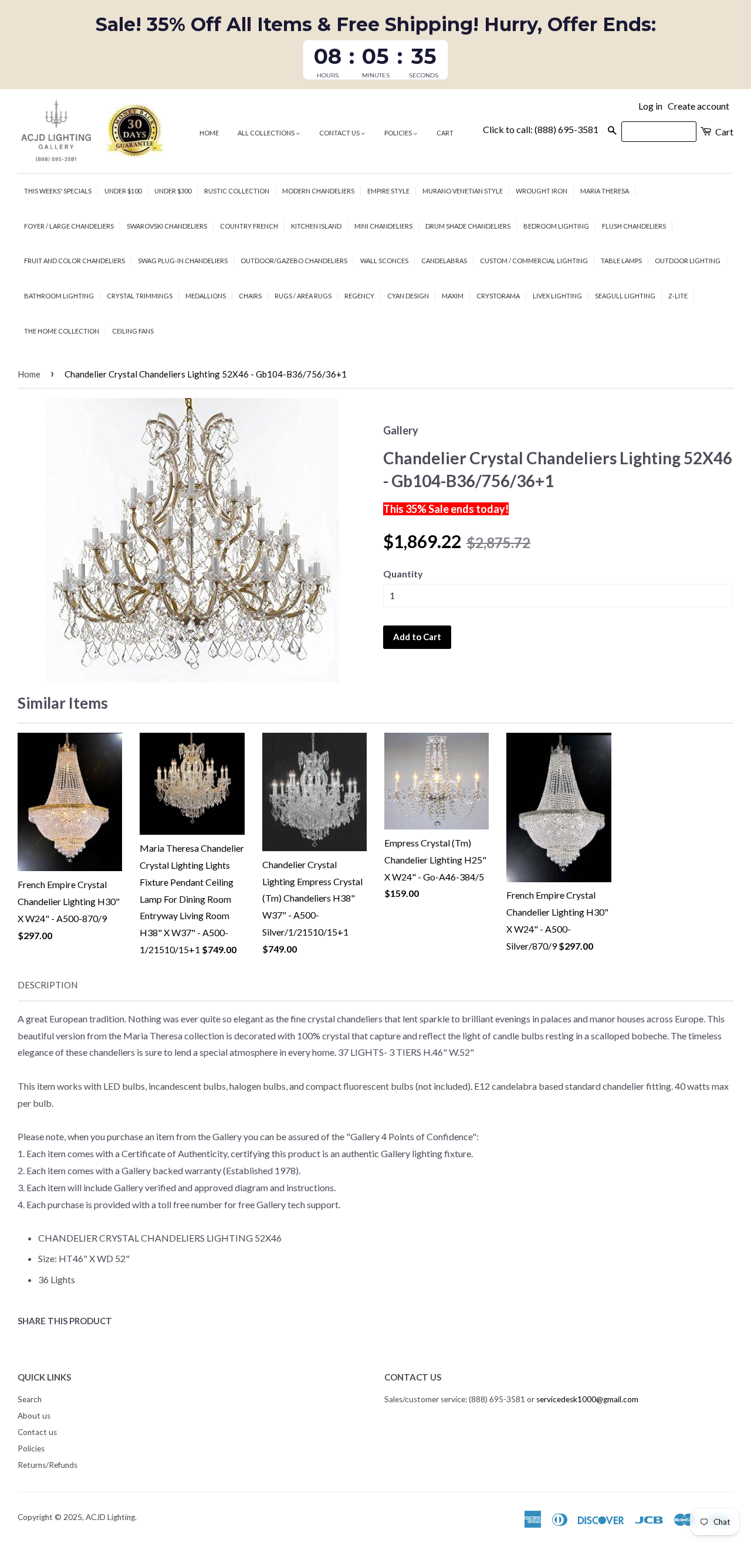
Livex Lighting (557, 296)
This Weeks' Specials (58, 191)
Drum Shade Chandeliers (467, 226)
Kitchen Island (316, 226)
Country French (249, 226)
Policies (398, 133)
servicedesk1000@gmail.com (587, 1399)
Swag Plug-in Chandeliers (183, 260)
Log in (650, 105)
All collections (267, 133)
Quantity (403, 573)
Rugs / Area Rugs (303, 296)
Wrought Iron (541, 191)
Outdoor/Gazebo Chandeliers (294, 260)
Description (47, 985)
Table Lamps (621, 260)
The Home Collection (61, 331)
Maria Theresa (604, 191)
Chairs (250, 296)
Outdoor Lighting (687, 260)
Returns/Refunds (47, 1465)
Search (30, 1399)
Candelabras (444, 260)
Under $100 (122, 191)
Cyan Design (408, 296)
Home (209, 133)
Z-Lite (678, 296)
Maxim (453, 296)
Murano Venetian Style (462, 191)
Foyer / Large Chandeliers (69, 226)
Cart (445, 133)
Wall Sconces (384, 260)
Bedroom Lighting (556, 226)
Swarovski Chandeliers (167, 226)
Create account (698, 105)
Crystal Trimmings (139, 296)
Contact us (340, 133)
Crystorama (498, 296)
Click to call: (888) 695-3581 (540, 129)
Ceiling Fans (133, 331)
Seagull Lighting (625, 296)
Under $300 (172, 191)
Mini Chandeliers (383, 226)
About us (34, 1415)
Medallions (205, 296)
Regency (359, 296)
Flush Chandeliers (634, 226)
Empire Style (388, 191)
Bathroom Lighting (59, 296)
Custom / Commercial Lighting (534, 260)
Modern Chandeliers (318, 191)
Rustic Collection (236, 191)
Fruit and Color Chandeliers (74, 260)
